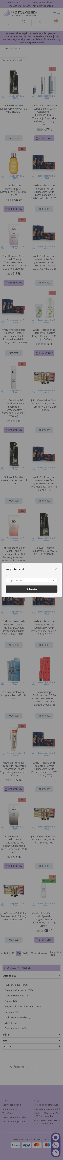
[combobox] (31, 580)
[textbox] (31, 580)
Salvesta (31, 589)
